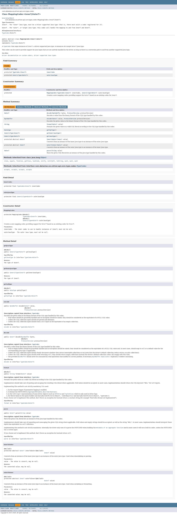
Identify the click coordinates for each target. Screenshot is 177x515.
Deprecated (34, 2)
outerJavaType (52, 75)
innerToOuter (52, 139)
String (6, 124)
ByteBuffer (56, 113)
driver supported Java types (45, 55)
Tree (26, 2)
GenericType (17, 75)
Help (45, 2)
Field (15, 8)
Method (27, 8)
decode (49, 113)
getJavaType (51, 136)
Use (23, 2)
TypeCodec (5, 33)
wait (66, 161)
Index (41, 2)
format (49, 124)
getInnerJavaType (53, 133)
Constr (20, 8)
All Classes (44, 5)
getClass (27, 161)
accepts (7, 169)
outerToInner (52, 145)
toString (59, 161)
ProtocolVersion (73, 113)
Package (11, 2)
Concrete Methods (58, 107)
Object (11, 41)
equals (12, 161)
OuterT (24, 75)
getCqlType (51, 130)
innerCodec (51, 72)
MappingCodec (52, 93)
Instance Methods (24, 107)
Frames (24, 5)
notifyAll (51, 161)
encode (49, 118)
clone (6, 161)
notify (43, 161)
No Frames (32, 5)
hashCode (36, 161)
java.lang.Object (8, 18)
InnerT (23, 72)
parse (49, 150)
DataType (7, 130)
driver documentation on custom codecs (17, 55)
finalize (19, 161)
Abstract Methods (41, 107)
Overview (4, 2)
